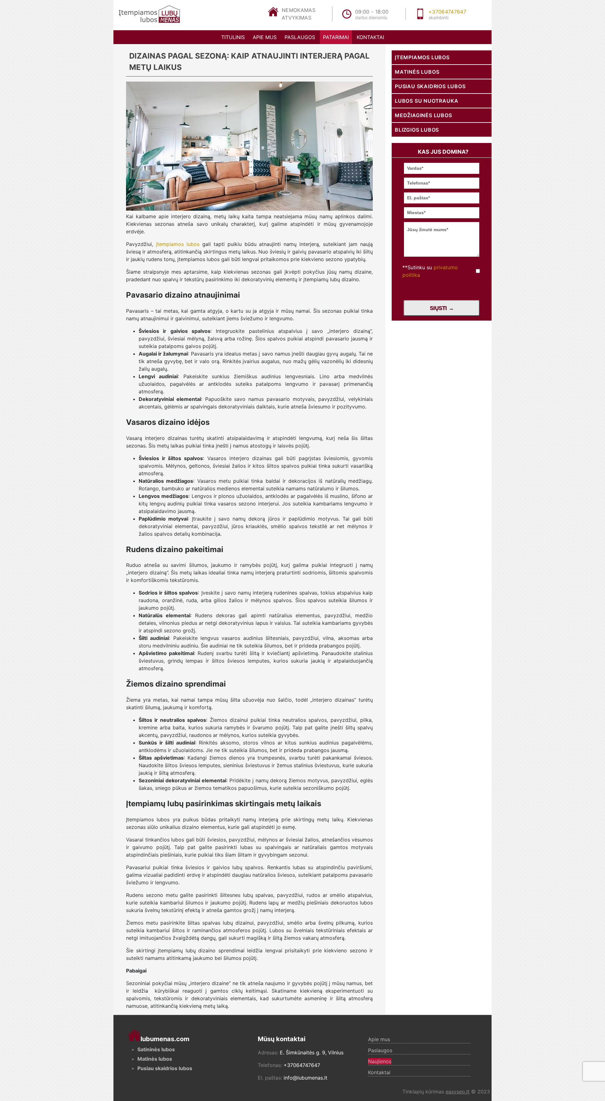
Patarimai (336, 37)
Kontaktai (370, 37)
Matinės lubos (417, 72)
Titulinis (233, 37)
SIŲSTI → (442, 308)
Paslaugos (300, 37)
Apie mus (265, 37)
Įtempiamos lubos (422, 57)
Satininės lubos (156, 1049)
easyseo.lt (458, 1091)
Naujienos (379, 1061)
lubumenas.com (165, 1039)
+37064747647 (447, 12)
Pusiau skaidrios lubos (430, 86)
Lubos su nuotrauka (426, 101)
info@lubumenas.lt (305, 1078)
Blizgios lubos (417, 130)
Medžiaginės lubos (423, 115)
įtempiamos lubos (177, 244)
